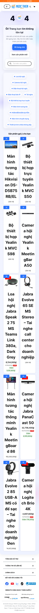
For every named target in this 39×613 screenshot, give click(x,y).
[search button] (30, 6)
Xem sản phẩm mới (19, 54)
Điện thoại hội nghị (20, 88)
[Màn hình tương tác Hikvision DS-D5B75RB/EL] (11, 144)
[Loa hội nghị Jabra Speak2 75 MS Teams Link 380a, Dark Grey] (11, 282)
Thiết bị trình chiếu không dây (20, 125)
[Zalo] (17, 583)
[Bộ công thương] (30, 584)
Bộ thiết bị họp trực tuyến (20, 100)
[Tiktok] (22, 583)
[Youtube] (12, 583)
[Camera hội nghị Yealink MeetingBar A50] (28, 213)
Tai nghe (29, 94)
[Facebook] (7, 583)
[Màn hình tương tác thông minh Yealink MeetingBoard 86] (11, 382)
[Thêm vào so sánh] (6, 138)
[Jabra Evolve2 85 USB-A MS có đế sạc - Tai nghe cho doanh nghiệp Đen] (11, 468)
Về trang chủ (19, 47)
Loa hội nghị (20, 76)
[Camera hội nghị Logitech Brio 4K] (28, 468)
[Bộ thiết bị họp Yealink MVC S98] (11, 213)
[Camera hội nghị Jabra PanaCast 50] (28, 382)
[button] (19, 559)
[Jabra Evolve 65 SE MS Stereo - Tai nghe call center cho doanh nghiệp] (28, 282)
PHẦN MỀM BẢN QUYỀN (20, 113)
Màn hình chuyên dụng (20, 119)
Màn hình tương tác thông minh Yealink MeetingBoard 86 (11, 423)
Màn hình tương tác (20, 107)
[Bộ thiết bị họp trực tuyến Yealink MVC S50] (28, 144)
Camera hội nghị (20, 82)
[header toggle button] (7, 6)
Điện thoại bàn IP (14, 94)
